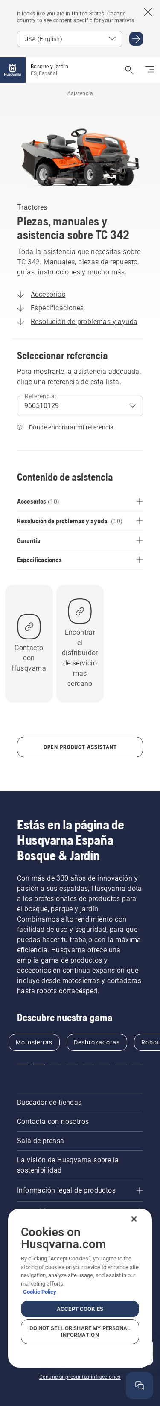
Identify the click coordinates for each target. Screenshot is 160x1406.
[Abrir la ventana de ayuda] (139, 1385)
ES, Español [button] (44, 73)
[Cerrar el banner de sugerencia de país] (148, 12)
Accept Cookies (80, 1309)
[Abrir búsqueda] (129, 70)
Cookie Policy (39, 1292)
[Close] (134, 1219)
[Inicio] (13, 70)
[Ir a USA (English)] (136, 39)
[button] (22, 1065)
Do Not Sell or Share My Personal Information (79, 1331)
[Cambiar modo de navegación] (150, 70)
